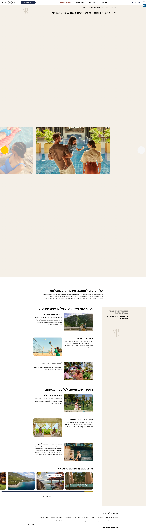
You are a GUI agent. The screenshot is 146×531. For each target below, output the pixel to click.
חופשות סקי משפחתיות (56, 517)
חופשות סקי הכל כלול (83, 517)
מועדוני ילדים (58, 450)
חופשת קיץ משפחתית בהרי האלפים (82, 521)
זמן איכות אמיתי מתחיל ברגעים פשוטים (118, 312)
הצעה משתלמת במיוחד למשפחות (44, 521)
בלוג (108, 7)
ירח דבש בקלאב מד (43, 517)
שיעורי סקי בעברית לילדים (111, 517)
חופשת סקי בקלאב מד (97, 517)
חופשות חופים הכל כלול (112, 521)
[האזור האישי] (14, 2)
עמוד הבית (113, 7)
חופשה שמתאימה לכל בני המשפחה (117, 317)
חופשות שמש (79, 2)
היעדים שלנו (105, 2)
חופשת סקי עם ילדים (98, 521)
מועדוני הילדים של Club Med (63, 521)
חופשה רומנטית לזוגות (70, 517)
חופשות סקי (92, 2)
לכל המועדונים (47, 496)
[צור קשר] (10, 2)
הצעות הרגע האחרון (65, 2)
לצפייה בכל (31, 524)
